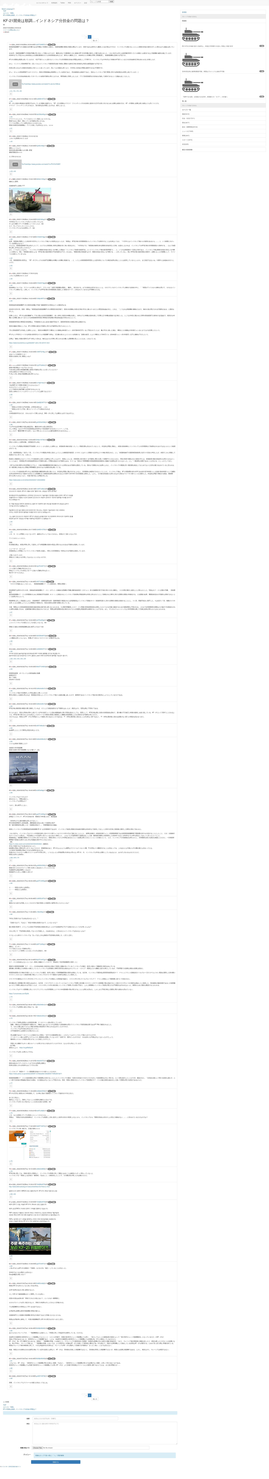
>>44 (10, 265)
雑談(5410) (185, 114)
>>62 (14, 659)
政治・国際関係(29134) (190, 127)
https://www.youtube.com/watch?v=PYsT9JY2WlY (44, 164)
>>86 (10, 1368)
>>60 (10, 659)
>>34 (10, 101)
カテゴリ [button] (77, 3)
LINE (10, 30)
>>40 (10, 258)
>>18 (13, 91)
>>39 (10, 239)
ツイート (6, 30)
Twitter (62, 3)
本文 (28, 1424)
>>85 (10, 1256)
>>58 (10, 651)
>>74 (10, 997)
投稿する (56, 1462)
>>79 (10, 1161)
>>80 (10, 1266)
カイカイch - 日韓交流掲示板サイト (11, 1466)
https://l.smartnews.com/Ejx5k (19, 993)
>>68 (10, 857)
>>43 (10, 141)
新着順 (184, 12)
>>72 (10, 1018)
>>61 (10, 612)
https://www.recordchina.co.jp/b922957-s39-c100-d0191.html (29, 343)
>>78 (10, 1171)
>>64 (20, 659)
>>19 (16, 91)
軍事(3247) (185, 135)
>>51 (10, 128)
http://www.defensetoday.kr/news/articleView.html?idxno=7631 (29, 1187)
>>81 (10, 1361)
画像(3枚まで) (25, 1448)
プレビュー (27, 1454)
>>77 (10, 1083)
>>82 (10, 1194)
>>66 (10, 883)
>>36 (20, 91)
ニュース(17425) (187, 131)
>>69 (14, 857)
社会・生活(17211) (188, 118)
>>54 (10, 522)
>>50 (10, 394)
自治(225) (185, 144)
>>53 (10, 532)
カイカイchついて (42, 3)
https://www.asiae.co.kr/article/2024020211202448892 (27, 480)
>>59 (10, 641)
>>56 (10, 691)
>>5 (10, 91)
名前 (28, 1418)
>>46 (14, 171)
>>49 (10, 405)
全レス (95, 40)
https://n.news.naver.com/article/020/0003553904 (25, 844)
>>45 (10, 279)
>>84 (14, 1194)
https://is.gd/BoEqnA (26, 1047)
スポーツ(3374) (187, 140)
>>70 (17, 857)
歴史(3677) (185, 123)
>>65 (24, 659)
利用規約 (54, 3)
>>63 (17, 659)
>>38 (10, 424)
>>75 (10, 1113)
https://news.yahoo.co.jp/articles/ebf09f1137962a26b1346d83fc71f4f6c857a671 (35, 1074)
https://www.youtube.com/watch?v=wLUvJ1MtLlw (44, 84)
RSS (69, 3)
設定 (85, 3)
